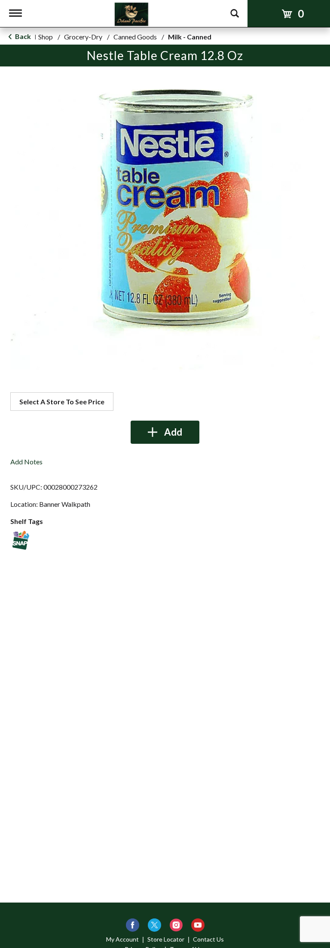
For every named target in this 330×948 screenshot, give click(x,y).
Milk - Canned (189, 37)
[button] (165, 432)
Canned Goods (135, 37)
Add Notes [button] (26, 461)
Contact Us (208, 939)
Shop (45, 37)
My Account (122, 939)
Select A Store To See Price (61, 401)
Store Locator (165, 939)
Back (22, 36)
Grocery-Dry (83, 37)
